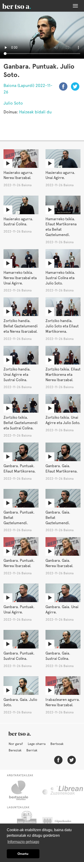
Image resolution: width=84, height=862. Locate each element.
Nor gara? (16, 744)
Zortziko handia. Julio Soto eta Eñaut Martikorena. (62, 326)
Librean (63, 790)
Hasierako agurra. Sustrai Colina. (18, 222)
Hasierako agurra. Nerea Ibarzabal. (18, 175)
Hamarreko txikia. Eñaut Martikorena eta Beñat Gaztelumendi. (61, 227)
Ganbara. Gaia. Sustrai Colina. (58, 656)
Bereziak (15, 750)
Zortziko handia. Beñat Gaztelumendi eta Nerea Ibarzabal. (21, 326)
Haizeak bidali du (35, 111)
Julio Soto (13, 103)
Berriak (31, 750)
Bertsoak (56, 744)
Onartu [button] (23, 854)
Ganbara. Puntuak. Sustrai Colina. (19, 656)
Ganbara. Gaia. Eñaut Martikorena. (62, 468)
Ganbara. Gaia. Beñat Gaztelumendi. (58, 517)
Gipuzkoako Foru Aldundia (61, 822)
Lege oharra (37, 744)
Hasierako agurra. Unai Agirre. (60, 175)
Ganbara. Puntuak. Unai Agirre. (19, 609)
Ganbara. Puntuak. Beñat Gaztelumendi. (19, 517)
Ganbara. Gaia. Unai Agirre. (62, 609)
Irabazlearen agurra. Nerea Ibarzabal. (63, 702)
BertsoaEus (23, 6)
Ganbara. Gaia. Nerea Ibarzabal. (59, 563)
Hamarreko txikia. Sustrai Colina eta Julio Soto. (60, 277)
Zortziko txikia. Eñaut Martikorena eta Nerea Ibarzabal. (63, 374)
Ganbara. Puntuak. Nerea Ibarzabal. (19, 563)
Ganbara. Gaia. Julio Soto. (20, 702)
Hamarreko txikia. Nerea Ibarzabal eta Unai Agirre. (20, 277)
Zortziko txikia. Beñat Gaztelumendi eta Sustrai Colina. (21, 422)
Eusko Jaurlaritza (26, 822)
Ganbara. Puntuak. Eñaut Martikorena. (20, 468)
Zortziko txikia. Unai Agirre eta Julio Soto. (63, 420)
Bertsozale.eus (21, 790)
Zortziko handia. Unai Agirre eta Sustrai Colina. (17, 374)
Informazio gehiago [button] (23, 842)
